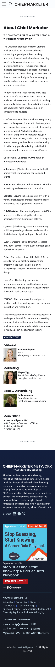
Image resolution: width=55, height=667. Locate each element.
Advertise (8, 602)
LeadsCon (8, 280)
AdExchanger (10, 169)
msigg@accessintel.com (29, 378)
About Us (35, 602)
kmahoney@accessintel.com (32, 401)
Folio (6, 257)
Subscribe (21, 602)
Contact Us (9, 605)
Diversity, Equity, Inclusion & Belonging (23, 612)
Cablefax (8, 196)
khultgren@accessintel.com (31, 355)
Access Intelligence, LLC (25, 647)
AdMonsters (9, 184)
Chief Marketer (11, 211)
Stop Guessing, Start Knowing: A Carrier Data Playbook (23, 571)
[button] (4, 4)
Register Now (14, 581)
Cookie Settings (26, 605)
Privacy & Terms (12, 609)
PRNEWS (8, 299)
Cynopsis (8, 226)
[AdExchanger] (14, 587)
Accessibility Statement (36, 609)
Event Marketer (11, 242)
